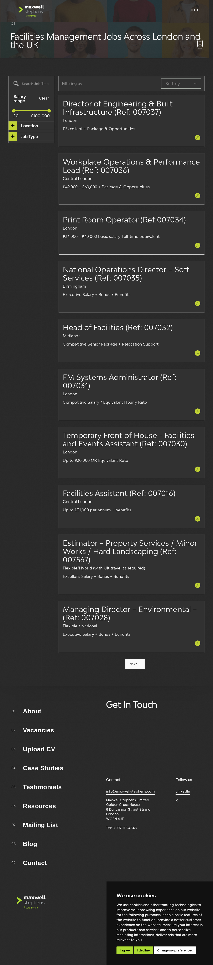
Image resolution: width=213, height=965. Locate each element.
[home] (31, 10)
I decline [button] (143, 950)
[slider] (13, 110)
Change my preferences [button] (175, 950)
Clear (44, 98)
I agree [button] (125, 950)
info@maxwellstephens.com (130, 791)
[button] (195, 10)
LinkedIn (183, 791)
